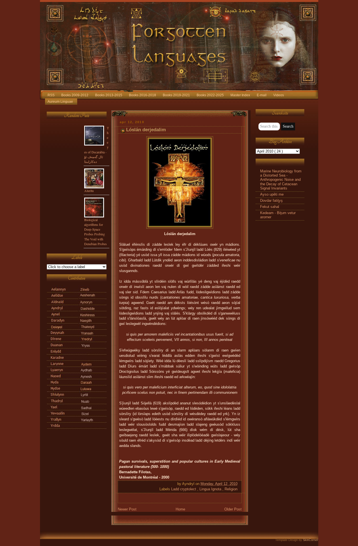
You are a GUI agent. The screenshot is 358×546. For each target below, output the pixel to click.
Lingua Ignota (210, 489)
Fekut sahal (269, 207)
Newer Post (127, 509)
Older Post (233, 509)
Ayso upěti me (272, 194)
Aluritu (89, 190)
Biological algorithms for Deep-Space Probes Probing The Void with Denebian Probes (95, 231)
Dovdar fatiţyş (271, 201)
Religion (231, 489)
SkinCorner (310, 540)
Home (180, 509)
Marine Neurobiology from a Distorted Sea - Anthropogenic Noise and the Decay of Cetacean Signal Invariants (281, 179)
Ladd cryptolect (184, 489)
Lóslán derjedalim (146, 129)
